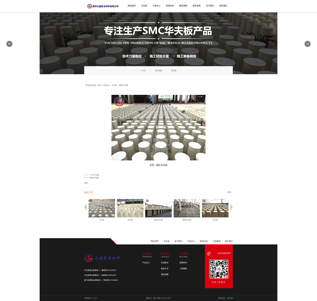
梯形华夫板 (94, 178)
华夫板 (114, 85)
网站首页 (155, 241)
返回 (86, 183)
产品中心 (106, 85)
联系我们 (229, 241)
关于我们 (178, 241)
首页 (99, 85)
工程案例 (217, 241)
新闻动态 (204, 241)
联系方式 (164, 269)
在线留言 (164, 263)
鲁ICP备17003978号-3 (162, 298)
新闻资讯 (183, 263)
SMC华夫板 (94, 175)
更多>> (230, 192)
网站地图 (164, 274)
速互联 (230, 298)
